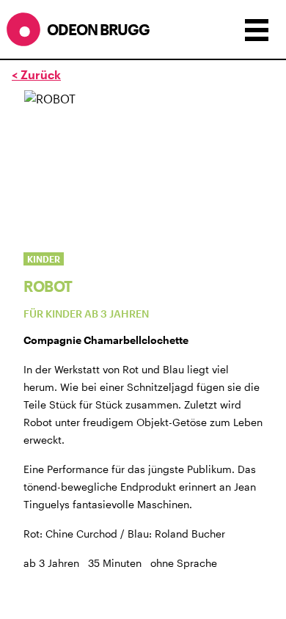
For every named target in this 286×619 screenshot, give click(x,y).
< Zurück (36, 74)
